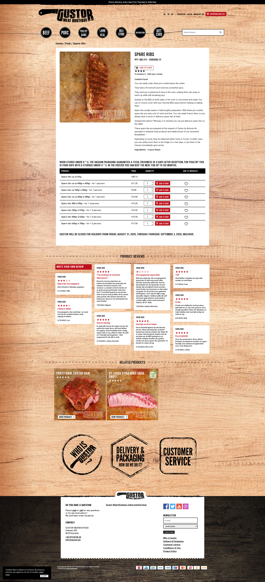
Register (181, 14)
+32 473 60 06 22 (73, 537)
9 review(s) (140, 74)
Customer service (171, 545)
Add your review (154, 74)
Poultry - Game (83, 32)
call (81, 510)
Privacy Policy (170, 551)
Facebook (166, 506)
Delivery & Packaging (173, 541)
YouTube (179, 506)
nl (165, 14)
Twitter (172, 506)
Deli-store (121, 32)
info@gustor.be (73, 540)
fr (168, 14)
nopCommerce (71, 568)
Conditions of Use (172, 548)
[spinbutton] (147, 183)
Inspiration (140, 32)
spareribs (153, 59)
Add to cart (146, 68)
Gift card (159, 32)
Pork (65, 32)
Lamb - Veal (102, 32)
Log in (189, 14)
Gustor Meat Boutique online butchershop (126, 505)
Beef (46, 32)
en (172, 14)
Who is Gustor (170, 538)
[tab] (84, 456)
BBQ (141, 59)
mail (74, 510)
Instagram (185, 506)
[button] (65, 87)
